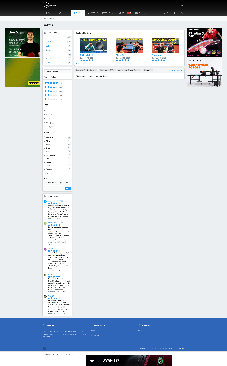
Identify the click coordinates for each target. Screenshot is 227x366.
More (48, 63)
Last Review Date (127, 70)
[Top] (180, 348)
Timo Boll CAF (53, 248)
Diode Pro (120, 55)
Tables (48, 50)
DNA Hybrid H (86, 55)
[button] (69, 13)
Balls (48, 46)
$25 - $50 (48, 115)
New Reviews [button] (175, 70)
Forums (93, 330)
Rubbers (49, 38)
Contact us (94, 335)
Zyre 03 (51, 296)
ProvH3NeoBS (85, 70)
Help (176, 348)
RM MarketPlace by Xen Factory (60, 354)
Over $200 (48, 127)
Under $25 (48, 111)
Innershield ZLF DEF (55, 201)
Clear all (147, 70)
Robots (48, 54)
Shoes (48, 59)
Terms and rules (156, 348)
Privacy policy (168, 348)
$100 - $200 (49, 123)
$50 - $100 (48, 119)
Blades (48, 42)
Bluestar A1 (157, 55)
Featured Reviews (83, 33)
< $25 (106, 70)
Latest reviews (53, 196)
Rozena (51, 274)
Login (140, 330)
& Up (60, 83)
